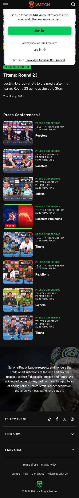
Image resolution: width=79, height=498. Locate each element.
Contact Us (38, 473)
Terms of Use (30, 464)
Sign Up (39, 31)
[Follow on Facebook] (57, 419)
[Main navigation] (5, 4)
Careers (16, 473)
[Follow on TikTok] (49, 419)
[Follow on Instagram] (72, 419)
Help (25, 473)
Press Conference (17, 67)
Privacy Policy (48, 464)
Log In (37, 50)
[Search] (73, 4)
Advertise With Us (58, 473)
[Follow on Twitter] (64, 419)
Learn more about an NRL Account (45, 60)
